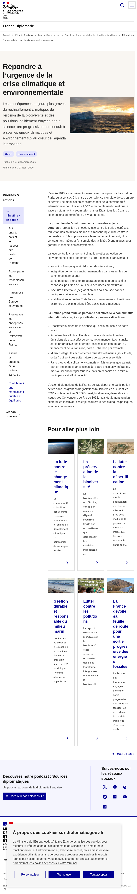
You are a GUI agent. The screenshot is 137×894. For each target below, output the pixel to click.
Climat (8, 154)
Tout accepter (98, 874)
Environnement (26, 154)
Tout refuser (64, 874)
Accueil (6, 35)
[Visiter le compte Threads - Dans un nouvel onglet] (124, 786)
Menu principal (132, 5)
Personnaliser (30, 874)
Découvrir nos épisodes (25, 796)
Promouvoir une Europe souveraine (15, 299)
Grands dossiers (11, 414)
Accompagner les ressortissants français (15, 278)
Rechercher (122, 5)
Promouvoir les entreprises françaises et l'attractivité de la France (15, 329)
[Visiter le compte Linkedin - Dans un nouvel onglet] (104, 806)
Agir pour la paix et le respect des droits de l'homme (14, 245)
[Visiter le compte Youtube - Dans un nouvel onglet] (124, 796)
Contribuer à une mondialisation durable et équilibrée (91, 35)
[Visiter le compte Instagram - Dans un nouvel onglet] (104, 796)
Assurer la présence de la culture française (14, 364)
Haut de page (125, 753)
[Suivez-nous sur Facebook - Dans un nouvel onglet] (114, 786)
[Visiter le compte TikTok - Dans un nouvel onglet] (114, 796)
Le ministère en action (49, 35)
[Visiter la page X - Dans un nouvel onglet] (104, 786)
